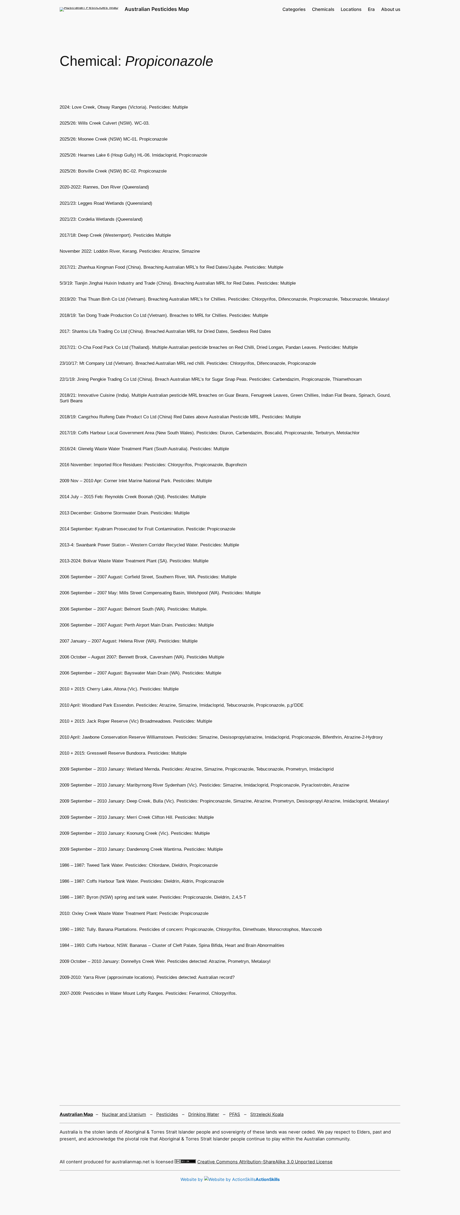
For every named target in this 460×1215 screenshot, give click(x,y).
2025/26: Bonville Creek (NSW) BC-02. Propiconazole (113, 171)
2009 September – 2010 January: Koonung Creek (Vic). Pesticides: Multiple (135, 833)
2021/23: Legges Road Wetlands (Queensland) (106, 203)
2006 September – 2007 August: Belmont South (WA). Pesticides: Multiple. (134, 609)
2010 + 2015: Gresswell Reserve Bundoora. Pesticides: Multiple (123, 753)
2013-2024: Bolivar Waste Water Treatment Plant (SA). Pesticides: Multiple (134, 560)
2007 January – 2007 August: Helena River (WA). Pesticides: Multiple (129, 641)
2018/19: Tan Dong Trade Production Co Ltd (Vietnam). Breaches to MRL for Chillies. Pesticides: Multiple (164, 315)
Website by (230, 1179)
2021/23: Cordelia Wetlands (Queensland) (101, 219)
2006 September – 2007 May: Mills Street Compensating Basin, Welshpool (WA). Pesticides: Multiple (160, 592)
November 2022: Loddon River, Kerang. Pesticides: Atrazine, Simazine (130, 251)
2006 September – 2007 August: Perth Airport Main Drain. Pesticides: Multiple (137, 625)
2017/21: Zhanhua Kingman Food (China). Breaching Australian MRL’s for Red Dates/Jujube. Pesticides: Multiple (171, 267)
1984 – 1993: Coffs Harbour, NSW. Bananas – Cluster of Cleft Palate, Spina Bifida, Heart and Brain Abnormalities (172, 945)
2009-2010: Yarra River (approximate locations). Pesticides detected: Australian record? (147, 977)
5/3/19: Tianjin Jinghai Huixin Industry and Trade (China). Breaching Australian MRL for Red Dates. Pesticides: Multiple (178, 283)
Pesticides (167, 1114)
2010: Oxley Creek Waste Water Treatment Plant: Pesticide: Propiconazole (134, 913)
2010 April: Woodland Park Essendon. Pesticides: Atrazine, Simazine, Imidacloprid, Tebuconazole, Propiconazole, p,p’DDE (181, 705)
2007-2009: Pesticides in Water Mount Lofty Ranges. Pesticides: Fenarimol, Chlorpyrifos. (148, 993)
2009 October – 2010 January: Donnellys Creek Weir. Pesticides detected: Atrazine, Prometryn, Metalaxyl (165, 961)
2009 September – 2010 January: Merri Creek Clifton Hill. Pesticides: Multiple (137, 817)
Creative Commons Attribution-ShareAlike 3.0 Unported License (264, 1161)
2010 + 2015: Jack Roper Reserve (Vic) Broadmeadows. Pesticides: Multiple (136, 721)
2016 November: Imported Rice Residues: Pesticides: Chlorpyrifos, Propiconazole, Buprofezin (153, 464)
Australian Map (76, 1114)
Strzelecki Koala (267, 1114)
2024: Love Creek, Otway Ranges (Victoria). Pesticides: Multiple (124, 107)
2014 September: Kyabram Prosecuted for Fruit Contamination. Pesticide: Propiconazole (147, 528)
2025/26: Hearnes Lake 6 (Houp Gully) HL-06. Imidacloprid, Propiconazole (133, 155)
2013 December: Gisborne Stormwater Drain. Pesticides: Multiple (125, 513)
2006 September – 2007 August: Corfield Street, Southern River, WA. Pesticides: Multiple (148, 576)
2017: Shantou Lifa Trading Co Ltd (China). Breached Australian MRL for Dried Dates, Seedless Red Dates (165, 331)
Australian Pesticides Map (157, 9)
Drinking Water (203, 1114)
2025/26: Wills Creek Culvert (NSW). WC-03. (105, 123)
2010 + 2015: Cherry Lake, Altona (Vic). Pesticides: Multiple (119, 689)
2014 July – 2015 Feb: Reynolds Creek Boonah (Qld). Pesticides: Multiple (133, 496)
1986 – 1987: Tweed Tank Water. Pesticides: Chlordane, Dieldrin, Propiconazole (139, 865)
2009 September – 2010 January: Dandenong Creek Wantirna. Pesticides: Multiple (141, 849)
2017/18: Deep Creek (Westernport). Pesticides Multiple (115, 235)
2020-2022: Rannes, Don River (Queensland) (104, 187)
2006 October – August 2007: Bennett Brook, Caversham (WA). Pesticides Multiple (142, 657)
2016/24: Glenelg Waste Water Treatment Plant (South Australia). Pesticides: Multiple (144, 448)
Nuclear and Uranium (124, 1114)
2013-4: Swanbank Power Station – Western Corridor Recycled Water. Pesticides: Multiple (149, 544)
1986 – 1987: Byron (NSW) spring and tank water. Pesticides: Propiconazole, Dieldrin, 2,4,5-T (153, 897)
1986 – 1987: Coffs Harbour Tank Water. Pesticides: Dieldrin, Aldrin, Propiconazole (142, 881)
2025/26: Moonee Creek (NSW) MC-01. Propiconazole (113, 139)
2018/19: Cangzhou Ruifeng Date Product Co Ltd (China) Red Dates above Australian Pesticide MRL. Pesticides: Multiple (180, 416)
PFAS (234, 1114)
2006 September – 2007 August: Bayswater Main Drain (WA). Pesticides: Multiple (140, 673)
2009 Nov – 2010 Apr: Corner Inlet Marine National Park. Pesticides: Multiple (136, 480)
